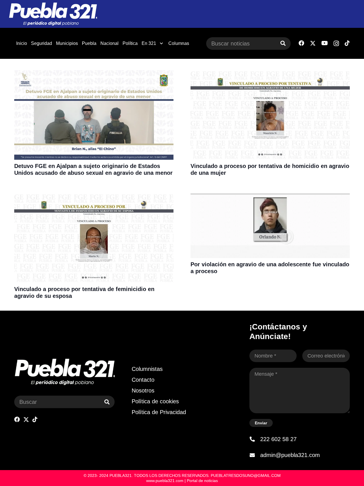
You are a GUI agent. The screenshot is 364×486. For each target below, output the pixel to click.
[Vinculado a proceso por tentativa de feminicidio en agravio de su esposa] (93, 197)
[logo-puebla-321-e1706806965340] (53, 14)
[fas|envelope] (254, 455)
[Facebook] (301, 43)
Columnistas (147, 369)
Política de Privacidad (159, 412)
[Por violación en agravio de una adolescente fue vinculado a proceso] (270, 197)
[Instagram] (336, 43)
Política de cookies (155, 401)
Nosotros (143, 390)
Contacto (143, 380)
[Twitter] (313, 43)
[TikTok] (347, 43)
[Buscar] (283, 43)
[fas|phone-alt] (254, 439)
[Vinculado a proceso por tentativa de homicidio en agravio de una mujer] (270, 74)
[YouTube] (324, 43)
